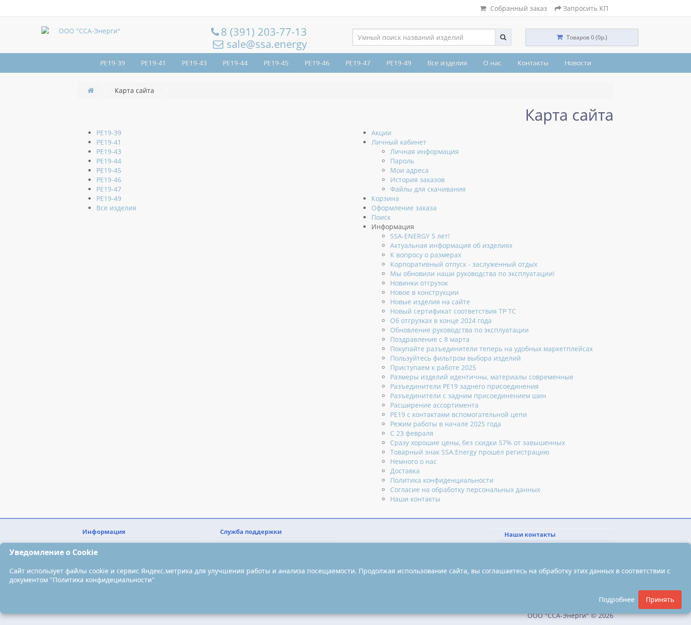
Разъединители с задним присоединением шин (468, 395)
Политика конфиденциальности (442, 480)
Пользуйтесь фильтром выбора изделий (455, 358)
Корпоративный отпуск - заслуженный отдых (463, 264)
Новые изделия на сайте (430, 301)
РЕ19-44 (235, 62)
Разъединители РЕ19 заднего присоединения (464, 386)
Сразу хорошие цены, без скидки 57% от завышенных (477, 442)
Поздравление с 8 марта (430, 339)
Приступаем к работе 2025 (433, 367)
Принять (660, 599)
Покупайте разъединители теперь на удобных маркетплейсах (491, 348)
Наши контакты (415, 498)
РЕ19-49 (398, 62)
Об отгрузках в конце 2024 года (441, 320)
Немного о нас (413, 461)
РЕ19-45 (276, 62)
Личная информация (424, 151)
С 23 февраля (411, 433)
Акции (381, 132)
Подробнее (617, 599)
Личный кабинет (398, 142)
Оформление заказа (404, 207)
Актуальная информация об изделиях (451, 245)
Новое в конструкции (424, 292)
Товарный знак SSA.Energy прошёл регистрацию (470, 452)
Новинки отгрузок (419, 282)
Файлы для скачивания (428, 189)
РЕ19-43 (194, 62)
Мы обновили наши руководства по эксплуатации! (472, 273)
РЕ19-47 (358, 62)
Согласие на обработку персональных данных (465, 489)
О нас (492, 62)
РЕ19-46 (317, 62)
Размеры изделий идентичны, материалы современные (481, 376)
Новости (578, 62)
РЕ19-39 (112, 62)
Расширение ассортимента (434, 405)
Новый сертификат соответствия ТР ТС (453, 311)
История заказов (417, 179)
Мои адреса (409, 170)
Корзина (385, 198)
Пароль (402, 160)
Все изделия (447, 62)
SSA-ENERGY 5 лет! (420, 235)
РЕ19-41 (153, 62)
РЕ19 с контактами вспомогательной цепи (458, 414)
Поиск (381, 217)
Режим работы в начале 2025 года (445, 423)
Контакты (533, 62)
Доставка (405, 470)
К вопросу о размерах (425, 254)
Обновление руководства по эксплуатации (459, 329)
